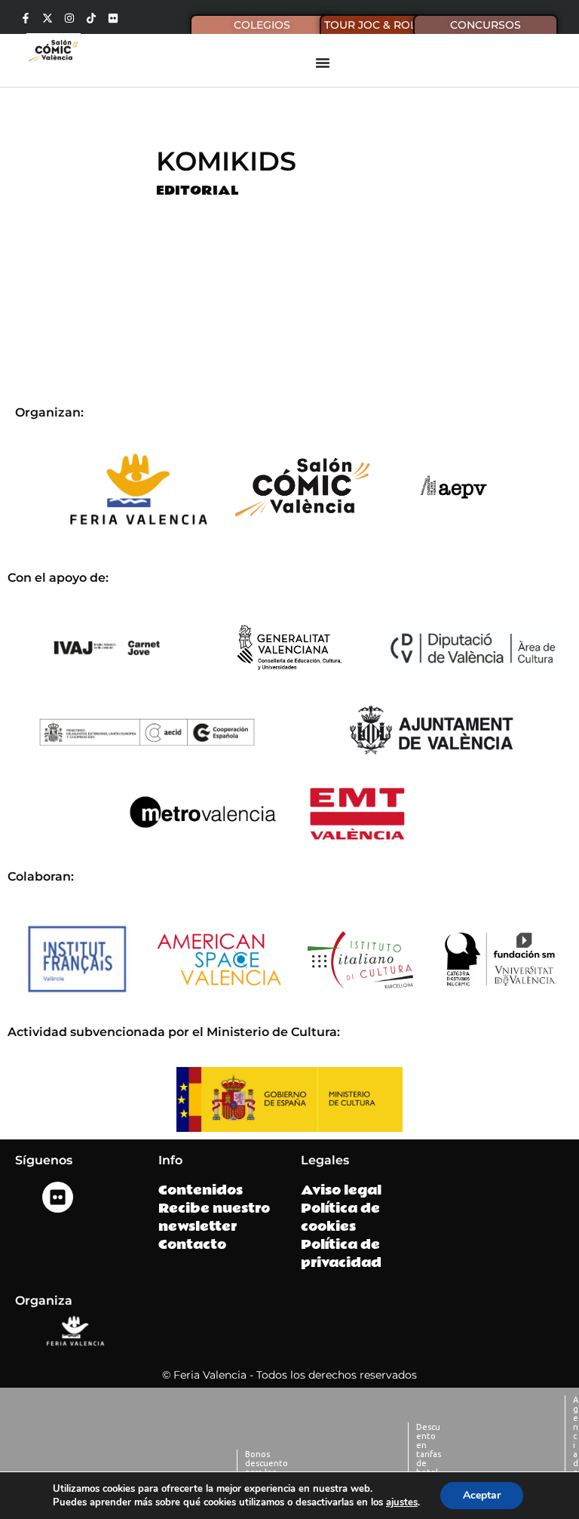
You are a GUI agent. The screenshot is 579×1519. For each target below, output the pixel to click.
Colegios (262, 25)
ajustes (402, 1502)
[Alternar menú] (322, 62)
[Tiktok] (91, 18)
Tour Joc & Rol (370, 25)
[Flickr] (113, 18)
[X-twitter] (47, 18)
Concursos (485, 25)
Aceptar (482, 1495)
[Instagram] (69, 18)
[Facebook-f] (25, 18)
